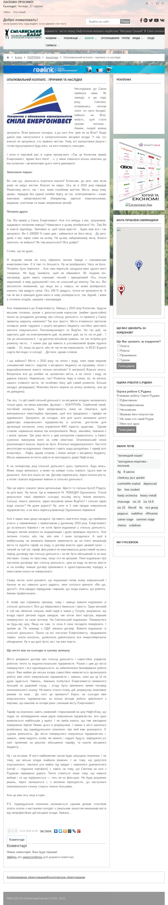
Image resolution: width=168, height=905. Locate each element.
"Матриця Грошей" (125, 31)
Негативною (128, 409)
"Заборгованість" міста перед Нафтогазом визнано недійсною (71, 31)
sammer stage (145, 519)
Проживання (128, 355)
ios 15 (121, 507)
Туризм (125, 360)
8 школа (129, 471)
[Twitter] (60, 831)
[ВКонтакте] (56, 831)
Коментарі (16, 839)
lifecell (132, 507)
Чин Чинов (45, 831)
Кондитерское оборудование (66, 877)
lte (140, 507)
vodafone (135, 525)
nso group (151, 507)
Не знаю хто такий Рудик (137, 419)
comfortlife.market (128, 483)
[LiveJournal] (74, 831)
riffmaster (152, 513)
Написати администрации (157, 3)
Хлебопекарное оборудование (27, 877)
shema (121, 525)
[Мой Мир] (69, 831)
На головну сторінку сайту (147, 3)
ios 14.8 (149, 501)
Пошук (152, 3)
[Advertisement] (139, 109)
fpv (119, 489)
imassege (123, 501)
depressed (150, 483)
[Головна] (8, 57)
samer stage (125, 519)
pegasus (122, 513)
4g (119, 471)
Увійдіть (12, 857)
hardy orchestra (127, 495)
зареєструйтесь (32, 857)
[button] (138, 265)
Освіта (124, 346)
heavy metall (148, 495)
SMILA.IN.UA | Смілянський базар (27, 898)
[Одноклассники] (65, 831)
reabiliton (137, 513)
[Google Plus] (79, 831)
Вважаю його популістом (136, 414)
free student (132, 489)
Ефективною (128, 400)
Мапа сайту (163, 3)
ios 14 (136, 501)
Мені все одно (129, 423)
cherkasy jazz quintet (131, 477)
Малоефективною (132, 405)
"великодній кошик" (130, 455)
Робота (125, 350)
